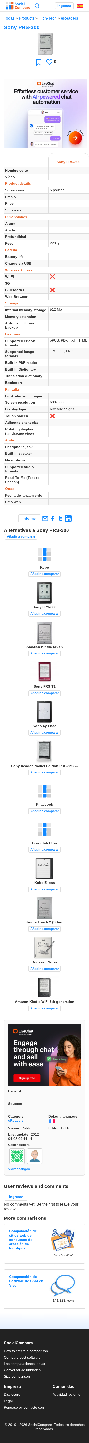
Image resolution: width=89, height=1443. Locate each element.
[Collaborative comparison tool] (18, 6)
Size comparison (17, 1376)
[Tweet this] (60, 518)
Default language (62, 1116)
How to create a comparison (26, 1351)
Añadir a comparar (21, 536)
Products (26, 18)
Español (80, 6)
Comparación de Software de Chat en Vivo (26, 1281)
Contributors (19, 1145)
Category (15, 1116)
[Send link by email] (45, 518)
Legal (8, 1401)
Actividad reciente (66, 1394)
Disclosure (12, 1394)
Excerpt (14, 1091)
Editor (53, 1128)
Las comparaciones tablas (24, 1364)
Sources (15, 1104)
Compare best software (22, 1357)
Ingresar (64, 6)
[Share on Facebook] (52, 518)
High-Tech (48, 18)
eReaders (69, 18)
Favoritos (38, 62)
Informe (29, 518)
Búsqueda (37, 5)
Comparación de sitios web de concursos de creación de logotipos (23, 1239)
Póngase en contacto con (24, 1407)
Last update (18, 1134)
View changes (19, 1169)
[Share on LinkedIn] (68, 518)
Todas (9, 18)
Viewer (13, 1128)
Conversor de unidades (22, 1370)
